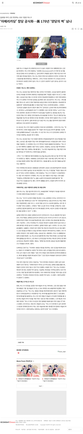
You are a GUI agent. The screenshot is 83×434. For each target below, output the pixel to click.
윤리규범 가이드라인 (32, 429)
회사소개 (18, 429)
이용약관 (23, 429)
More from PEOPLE (25, 361)
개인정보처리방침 (20, 425)
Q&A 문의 (57, 429)
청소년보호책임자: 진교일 (32, 425)
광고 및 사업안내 (50, 429)
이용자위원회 (41, 429)
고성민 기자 (3, 26)
